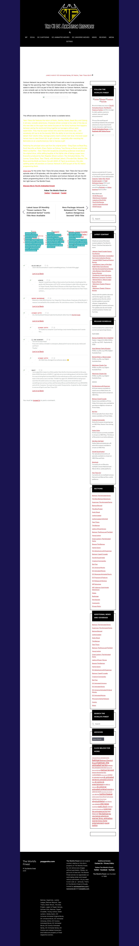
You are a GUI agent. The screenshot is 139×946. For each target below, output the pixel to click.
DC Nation (74, 75)
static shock (102, 806)
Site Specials (96, 600)
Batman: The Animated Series (101, 495)
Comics (94, 702)
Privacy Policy (96, 606)
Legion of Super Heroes (101, 799)
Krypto (54, 243)
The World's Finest (30, 868)
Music (94, 705)
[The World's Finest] (69, 27)
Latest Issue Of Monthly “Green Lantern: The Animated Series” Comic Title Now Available (38, 211)
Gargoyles (95, 179)
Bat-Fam (94, 411)
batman (96, 760)
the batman (103, 814)
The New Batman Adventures (101, 499)
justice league (106, 794)
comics (110, 775)
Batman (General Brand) (31, 238)
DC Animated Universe (99, 683)
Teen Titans (95, 522)
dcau (93, 782)
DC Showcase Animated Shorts (102, 574)
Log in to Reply (38, 274)
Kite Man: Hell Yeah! (98, 441)
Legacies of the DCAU (99, 200)
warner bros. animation (102, 818)
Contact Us (99, 863)
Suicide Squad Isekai (98, 557)
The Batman (96, 525)
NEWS (94, 37)
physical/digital (98, 801)
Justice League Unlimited (100, 519)
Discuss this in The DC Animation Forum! (39, 186)
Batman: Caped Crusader (99, 399)
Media (94, 593)
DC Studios (35, 243)
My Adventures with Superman (101, 386)
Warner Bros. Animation (33, 246)
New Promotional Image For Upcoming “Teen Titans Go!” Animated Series (69, 62)
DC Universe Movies (98, 567)
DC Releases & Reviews (99, 581)
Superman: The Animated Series (102, 502)
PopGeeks (102, 187)
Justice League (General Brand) (99, 796)
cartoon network (104, 775)
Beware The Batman (98, 544)
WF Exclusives (96, 584)
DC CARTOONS (43, 37)
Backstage (95, 596)
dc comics (98, 782)
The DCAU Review (98, 202)
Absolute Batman (51, 234)
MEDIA (111, 37)
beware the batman (98, 772)
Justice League (96, 515)
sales (93, 804)
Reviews (110, 801)
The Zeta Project (97, 509)
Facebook (55, 193)
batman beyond (107, 770)
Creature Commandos (98, 420)
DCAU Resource (98, 196)
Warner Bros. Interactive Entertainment (32, 248)
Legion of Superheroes (99, 529)
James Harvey (51, 75)
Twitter (47, 193)
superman (110, 806)
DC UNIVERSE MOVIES (80, 37)
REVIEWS (102, 37)
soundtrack (95, 806)
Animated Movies (96, 758)
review (106, 801)
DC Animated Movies (99, 571)
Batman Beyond (97, 505)
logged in (36, 400)
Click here (27, 171)
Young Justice (96, 535)
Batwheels (95, 462)
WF (26, 37)
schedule (97, 804)
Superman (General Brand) (97, 809)
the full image (76, 315)
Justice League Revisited (100, 204)
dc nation (106, 784)
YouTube (112, 870)
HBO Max (97, 794)
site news (104, 803)
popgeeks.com (84, 889)
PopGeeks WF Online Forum (101, 131)
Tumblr (63, 193)
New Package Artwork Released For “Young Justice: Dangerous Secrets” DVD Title (73, 211)
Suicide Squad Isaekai (98, 451)
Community (96, 603)
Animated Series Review (103, 269)
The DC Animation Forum (100, 129)
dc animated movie (97, 777)
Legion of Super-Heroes (99, 660)
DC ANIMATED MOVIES (60, 37)
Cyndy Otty (37, 313)
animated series (104, 758)
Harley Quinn (96, 430)
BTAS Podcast (97, 206)
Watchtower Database (100, 198)
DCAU (32, 37)
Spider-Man (101, 179)
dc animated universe (105, 780)
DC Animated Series (64, 75)
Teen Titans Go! (84, 75)
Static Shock (96, 512)
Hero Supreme (38, 298)
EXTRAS (69, 41)
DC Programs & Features (100, 577)
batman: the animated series (100, 763)
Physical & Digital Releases (100, 699)
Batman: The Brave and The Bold (102, 532)
